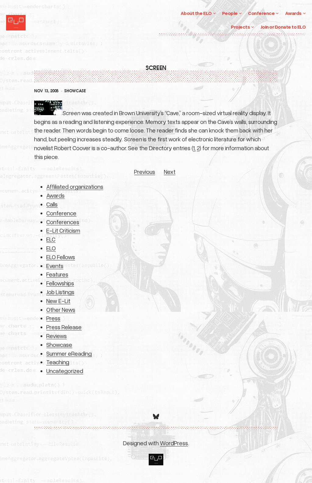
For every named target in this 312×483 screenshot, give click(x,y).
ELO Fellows (60, 256)
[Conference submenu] (277, 13)
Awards (55, 195)
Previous (144, 171)
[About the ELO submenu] (214, 13)
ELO (51, 248)
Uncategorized (64, 370)
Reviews (56, 335)
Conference (61, 213)
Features (57, 274)
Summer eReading (69, 353)
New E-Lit (58, 300)
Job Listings (60, 291)
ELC (50, 239)
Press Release (64, 326)
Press (53, 318)
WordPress (174, 442)
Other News (60, 309)
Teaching (57, 361)
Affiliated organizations (74, 186)
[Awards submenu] (304, 13)
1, (194, 147)
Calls (52, 204)
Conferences (62, 221)
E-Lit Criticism (63, 230)
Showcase (75, 91)
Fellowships (60, 283)
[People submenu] (240, 13)
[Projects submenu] (252, 26)
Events (54, 265)
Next (170, 171)
